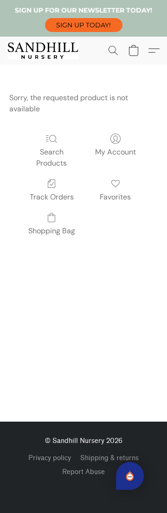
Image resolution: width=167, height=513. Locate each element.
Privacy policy (49, 458)
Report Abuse (83, 472)
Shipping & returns (109, 458)
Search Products (51, 157)
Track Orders (52, 197)
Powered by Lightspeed (83, 488)
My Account (115, 152)
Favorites (115, 197)
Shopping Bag (51, 231)
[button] (83, 25)
